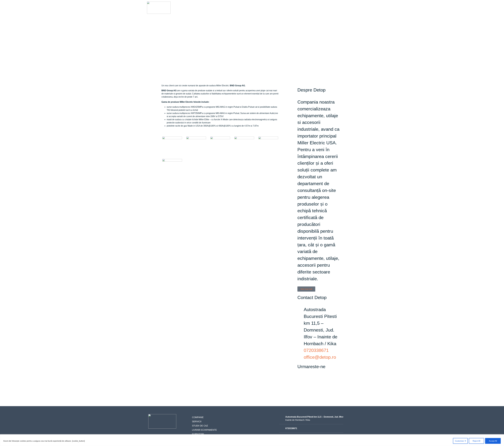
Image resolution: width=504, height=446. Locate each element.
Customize (459, 441)
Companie (235, 10)
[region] (252, 440)
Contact (328, 10)
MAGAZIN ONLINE (346, 10)
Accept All (493, 441)
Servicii (249, 10)
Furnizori (313, 10)
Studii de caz (266, 10)
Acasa (221, 10)
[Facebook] (300, 378)
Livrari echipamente (290, 10)
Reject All (476, 441)
